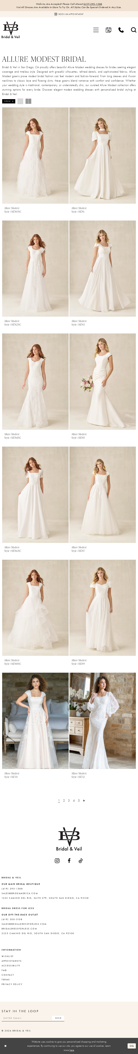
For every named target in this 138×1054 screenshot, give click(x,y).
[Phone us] (121, 30)
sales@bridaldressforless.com (24, 924)
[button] (96, 30)
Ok (132, 1046)
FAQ (4, 970)
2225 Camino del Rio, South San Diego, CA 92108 (38, 933)
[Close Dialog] (5, 1046)
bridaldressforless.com (19, 928)
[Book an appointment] (108, 30)
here (72, 1050)
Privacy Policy (12, 984)
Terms (6, 979)
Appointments (12, 961)
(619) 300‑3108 (12, 919)
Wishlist (8, 956)
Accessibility (11, 965)
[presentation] (35, 155)
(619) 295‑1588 (92, 4)
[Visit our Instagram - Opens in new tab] (57, 860)
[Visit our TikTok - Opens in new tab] (81, 860)
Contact (8, 975)
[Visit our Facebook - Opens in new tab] (69, 860)
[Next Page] (84, 800)
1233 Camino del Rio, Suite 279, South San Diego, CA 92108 (45, 898)
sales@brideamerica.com (20, 893)
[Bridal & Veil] (11, 30)
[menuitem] (96, 30)
